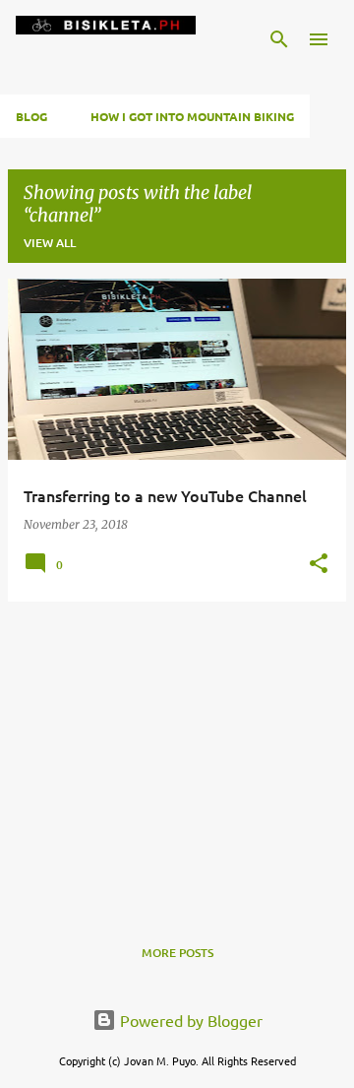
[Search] (279, 39)
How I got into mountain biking (192, 116)
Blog (31, 116)
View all (50, 242)
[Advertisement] (177, 755)
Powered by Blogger (189, 1020)
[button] (318, 564)
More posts (177, 952)
